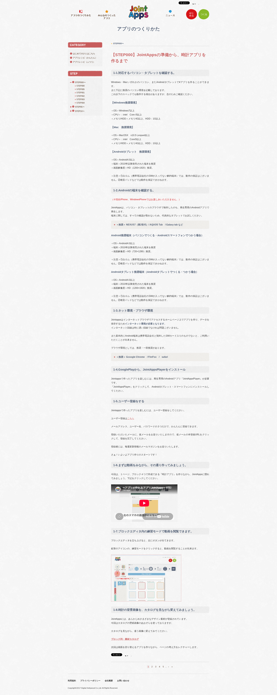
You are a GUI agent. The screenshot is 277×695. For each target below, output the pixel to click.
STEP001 (80, 93)
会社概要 (109, 681)
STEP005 (80, 89)
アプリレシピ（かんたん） (85, 58)
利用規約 (72, 681)
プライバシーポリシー (90, 681)
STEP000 (80, 86)
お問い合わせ (123, 681)
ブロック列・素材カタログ (125, 639)
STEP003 (80, 99)
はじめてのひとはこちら (84, 53)
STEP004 (80, 103)
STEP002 (80, 96)
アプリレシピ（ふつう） (84, 62)
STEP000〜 (80, 82)
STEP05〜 (80, 107)
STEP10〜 (80, 111)
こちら (130, 418)
